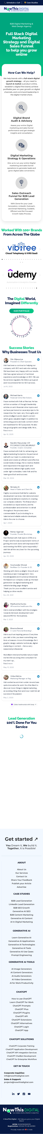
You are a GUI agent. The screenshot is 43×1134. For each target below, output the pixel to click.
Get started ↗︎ (21, 839)
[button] (3, 249)
